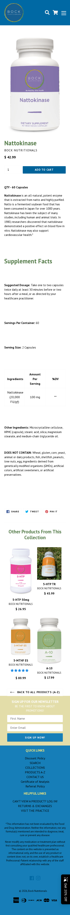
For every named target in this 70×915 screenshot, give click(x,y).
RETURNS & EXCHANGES (35, 806)
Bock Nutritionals (37, 891)
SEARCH (35, 763)
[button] (20, 670)
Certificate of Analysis (35, 782)
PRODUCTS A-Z (35, 772)
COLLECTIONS (35, 767)
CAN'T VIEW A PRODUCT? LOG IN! (35, 801)
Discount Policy (35, 758)
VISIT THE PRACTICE (35, 811)
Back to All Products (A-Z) (38, 692)
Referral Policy (35, 786)
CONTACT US (35, 777)
